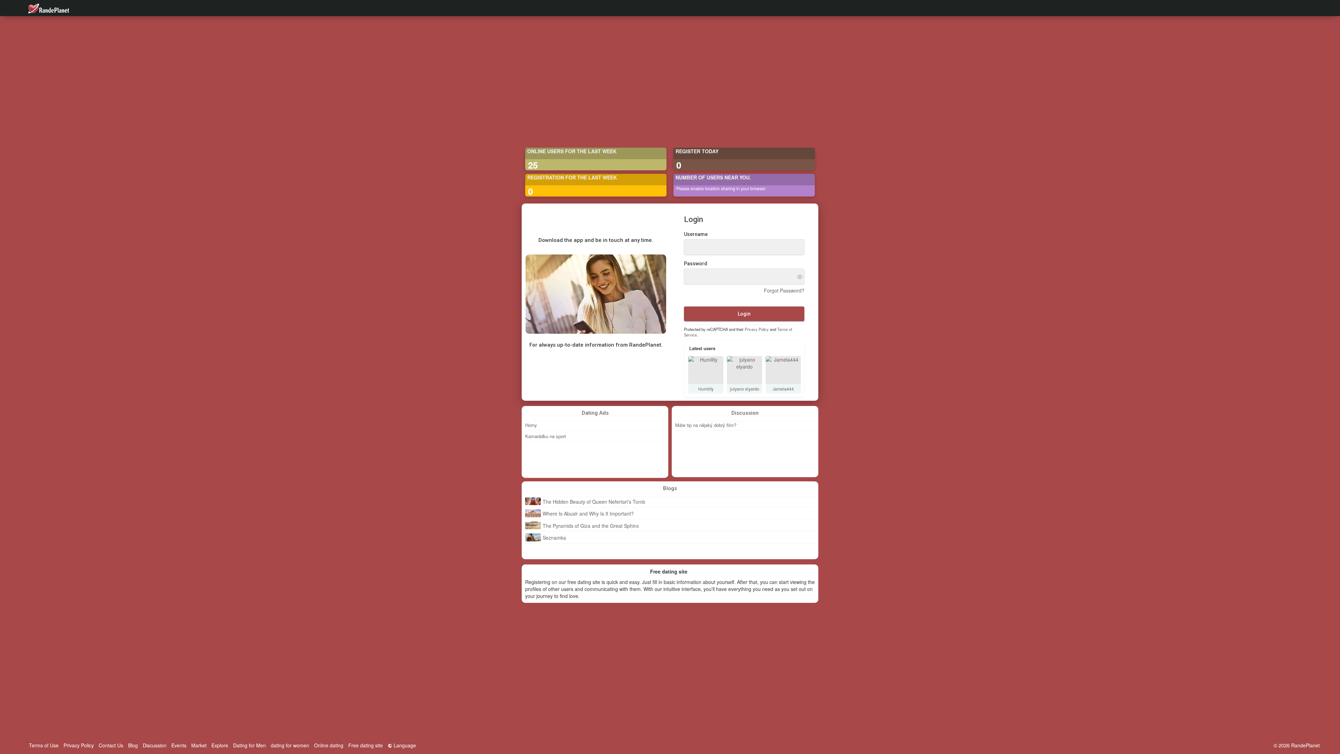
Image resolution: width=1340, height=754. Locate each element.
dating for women (290, 745)
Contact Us (111, 745)
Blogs (670, 488)
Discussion (745, 413)
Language (404, 745)
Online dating (328, 745)
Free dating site (365, 745)
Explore (219, 745)
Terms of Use (44, 745)
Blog (133, 745)
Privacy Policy (757, 329)
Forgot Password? (784, 290)
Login (744, 314)
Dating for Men (249, 745)
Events (178, 745)
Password (695, 264)
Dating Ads (595, 413)
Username (696, 234)
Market (199, 745)
